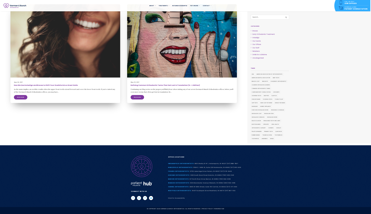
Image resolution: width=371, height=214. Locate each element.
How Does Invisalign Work (260, 110)
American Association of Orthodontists (269, 74)
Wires (272, 138)
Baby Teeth (276, 77)
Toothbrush (278, 135)
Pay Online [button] (194, 5)
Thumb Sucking (267, 135)
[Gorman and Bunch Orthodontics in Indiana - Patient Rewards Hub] (141, 184)
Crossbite (276, 92)
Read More (20, 97)
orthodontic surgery (259, 128)
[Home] (147, 166)
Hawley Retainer (280, 103)
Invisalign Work (272, 117)
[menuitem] (152, 5)
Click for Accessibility (176, 198)
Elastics (274, 95)
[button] (65, 41)
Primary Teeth (268, 131)
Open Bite (266, 124)
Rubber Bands (256, 135)
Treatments (163, 5)
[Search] (270, 17)
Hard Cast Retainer (266, 103)
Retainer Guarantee (179, 5)
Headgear (255, 106)
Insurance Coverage (277, 110)
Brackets (265, 81)
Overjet (278, 128)
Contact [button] (206, 5)
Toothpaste (255, 138)
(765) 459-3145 (228, 175)
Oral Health (275, 124)
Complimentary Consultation (261, 92)
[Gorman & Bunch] (14, 5)
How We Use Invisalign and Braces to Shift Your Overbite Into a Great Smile (46, 85)
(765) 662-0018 (225, 179)
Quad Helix (278, 131)
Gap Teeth (255, 103)
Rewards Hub (219, 209)
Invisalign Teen (269, 113)
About (151, 5)
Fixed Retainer (256, 99)
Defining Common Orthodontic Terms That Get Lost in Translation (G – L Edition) (165, 85)
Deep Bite (266, 95)
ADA (253, 74)
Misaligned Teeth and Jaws (272, 120)
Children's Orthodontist (278, 81)
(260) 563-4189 (229, 183)
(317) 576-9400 (226, 171)
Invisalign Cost (257, 113)
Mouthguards (256, 124)
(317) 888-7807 (232, 163)
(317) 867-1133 (230, 191)
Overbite (271, 128)
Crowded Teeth (256, 95)
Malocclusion (256, 120)
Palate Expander (257, 131)
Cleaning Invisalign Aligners (261, 85)
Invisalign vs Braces (258, 117)
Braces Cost (256, 81)
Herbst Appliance (265, 106)
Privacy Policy (207, 209)
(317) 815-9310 (235, 167)
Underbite (265, 138)
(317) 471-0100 (231, 187)
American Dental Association (261, 77)
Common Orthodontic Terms (261, 88)
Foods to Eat (279, 99)
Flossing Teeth (267, 99)
